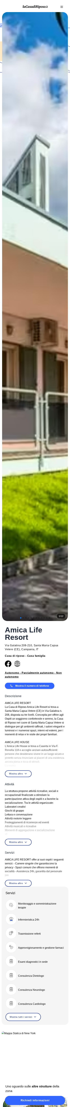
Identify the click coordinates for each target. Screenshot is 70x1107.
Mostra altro (16, 773)
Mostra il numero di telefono (32, 685)
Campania (27, 649)
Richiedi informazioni (35, 1100)
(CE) (17, 649)
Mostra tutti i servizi (21, 1017)
